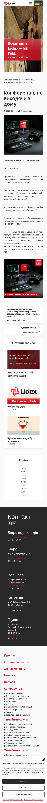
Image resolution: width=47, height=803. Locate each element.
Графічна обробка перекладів (18, 707)
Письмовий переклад (14, 693)
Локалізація (10, 701)
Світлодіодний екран (14, 730)
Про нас (10, 656)
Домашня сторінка (12, 80)
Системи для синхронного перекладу (22, 746)
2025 (23, 471)
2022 (23, 482)
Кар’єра (9, 682)
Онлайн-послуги (16, 720)
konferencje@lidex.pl (17, 558)
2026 (23, 468)
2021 (24, 485)
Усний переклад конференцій (18, 724)
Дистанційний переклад (16, 755)
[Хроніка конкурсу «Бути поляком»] (23, 425)
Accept (23, 781)
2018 (24, 495)
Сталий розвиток (16, 662)
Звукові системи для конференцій (20, 738)
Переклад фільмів (13, 709)
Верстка (9, 704)
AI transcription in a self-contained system (20, 374)
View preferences (23, 794)
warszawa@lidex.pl (16, 585)
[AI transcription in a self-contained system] (23, 359)
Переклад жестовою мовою (17, 696)
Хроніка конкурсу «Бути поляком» (21, 440)
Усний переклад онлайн (16, 699)
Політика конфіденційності (33, 800)
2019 (23, 492)
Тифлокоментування (14, 743)
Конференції (13, 689)
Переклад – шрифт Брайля (17, 715)
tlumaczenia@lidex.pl (17, 537)
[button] (43, 759)
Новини (25, 80)
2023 (23, 478)
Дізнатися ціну (14, 669)
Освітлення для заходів (16, 740)
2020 (33, 80)
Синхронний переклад (15, 727)
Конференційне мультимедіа (18, 735)
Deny (23, 788)
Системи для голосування (17, 732)
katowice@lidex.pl (15, 608)
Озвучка (9, 712)
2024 (23, 475)
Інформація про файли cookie (13, 800)
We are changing (16, 407)
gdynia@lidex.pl (14, 636)
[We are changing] (23, 394)
